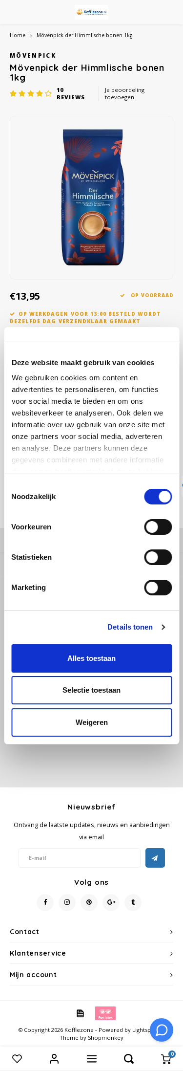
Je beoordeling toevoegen (124, 93)
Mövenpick (33, 55)
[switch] (158, 527)
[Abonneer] (155, 858)
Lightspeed (146, 1029)
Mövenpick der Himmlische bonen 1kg (84, 35)
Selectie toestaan (91, 690)
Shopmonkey (105, 1037)
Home (17, 35)
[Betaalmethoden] (79, 1012)
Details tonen (130, 627)
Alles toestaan (91, 658)
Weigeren (92, 722)
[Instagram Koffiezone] (67, 902)
